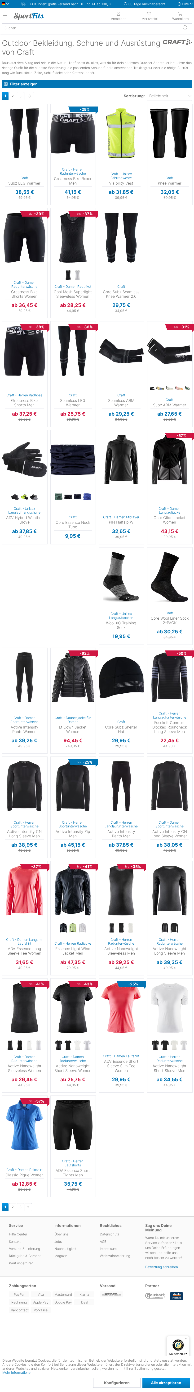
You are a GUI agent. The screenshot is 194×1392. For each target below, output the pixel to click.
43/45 (106, 569)
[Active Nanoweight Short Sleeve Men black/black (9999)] (165, 1045)
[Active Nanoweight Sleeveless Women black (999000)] (10, 1045)
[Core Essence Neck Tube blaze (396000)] (77, 497)
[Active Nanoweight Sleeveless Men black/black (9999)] (121, 928)
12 (7, 473)
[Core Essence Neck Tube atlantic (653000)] (58, 497)
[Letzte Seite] (29, 96)
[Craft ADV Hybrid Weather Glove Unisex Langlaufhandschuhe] (24, 459)
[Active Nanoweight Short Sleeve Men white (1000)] (174, 1045)
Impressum (108, 1249)
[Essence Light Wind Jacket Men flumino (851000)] (73, 928)
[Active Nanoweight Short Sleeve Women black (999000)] (58, 1045)
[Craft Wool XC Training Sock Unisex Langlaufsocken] (121, 577)
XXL (59, 141)
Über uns (61, 1234)
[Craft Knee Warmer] (169, 133)
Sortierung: (134, 95)
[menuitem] (149, 15)
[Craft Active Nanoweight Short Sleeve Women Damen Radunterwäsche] (73, 1008)
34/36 (106, 549)
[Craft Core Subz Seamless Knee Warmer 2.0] (121, 237)
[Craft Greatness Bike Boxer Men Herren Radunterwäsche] (73, 133)
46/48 (106, 576)
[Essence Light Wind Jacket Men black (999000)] (63, 928)
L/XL (118, 656)
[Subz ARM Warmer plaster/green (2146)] (188, 388)
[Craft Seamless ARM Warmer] (121, 350)
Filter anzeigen (24, 84)
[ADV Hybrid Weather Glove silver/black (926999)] (34, 497)
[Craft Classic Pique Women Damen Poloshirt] (24, 1125)
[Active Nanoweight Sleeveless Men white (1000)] (130, 928)
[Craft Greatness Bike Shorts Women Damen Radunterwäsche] (24, 237)
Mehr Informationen (17, 1372)
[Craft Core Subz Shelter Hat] (121, 677)
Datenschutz (109, 1234)
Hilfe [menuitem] (185, 4)
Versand (107, 1285)
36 (7, 1104)
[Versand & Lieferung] (120, 1294)
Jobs (58, 1241)
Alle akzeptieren (166, 1382)
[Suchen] (185, 27)
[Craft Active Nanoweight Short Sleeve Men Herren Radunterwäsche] (169, 1008)
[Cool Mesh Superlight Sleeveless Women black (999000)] (68, 275)
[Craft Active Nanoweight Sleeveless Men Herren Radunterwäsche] (121, 890)
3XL (59, 147)
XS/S (9, 105)
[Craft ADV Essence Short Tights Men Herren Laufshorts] (73, 1125)
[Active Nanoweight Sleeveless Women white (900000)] (38, 1045)
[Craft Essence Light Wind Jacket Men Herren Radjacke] (73, 890)
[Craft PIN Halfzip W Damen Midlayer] (121, 459)
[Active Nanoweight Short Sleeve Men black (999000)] (155, 1045)
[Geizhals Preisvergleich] (155, 1296)
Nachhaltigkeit (65, 1249)
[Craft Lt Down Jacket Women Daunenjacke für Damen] (73, 677)
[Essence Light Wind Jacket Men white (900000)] (82, 928)
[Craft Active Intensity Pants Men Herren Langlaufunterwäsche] (121, 786)
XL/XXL (9, 119)
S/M (119, 649)
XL (59, 134)
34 (8, 1097)
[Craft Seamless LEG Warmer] (73, 350)
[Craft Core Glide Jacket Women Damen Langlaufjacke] (169, 459)
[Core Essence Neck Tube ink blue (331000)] (87, 497)
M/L (9, 112)
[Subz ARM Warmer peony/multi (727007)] (179, 388)
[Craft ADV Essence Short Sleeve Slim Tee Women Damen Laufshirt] (121, 1008)
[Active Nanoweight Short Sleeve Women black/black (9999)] (68, 1045)
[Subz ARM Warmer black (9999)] (150, 388)
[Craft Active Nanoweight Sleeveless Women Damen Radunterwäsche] (24, 1008)
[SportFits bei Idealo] (176, 1296)
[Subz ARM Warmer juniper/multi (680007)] (160, 388)
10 (7, 459)
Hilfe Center (18, 1234)
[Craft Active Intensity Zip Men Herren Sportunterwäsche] (73, 786)
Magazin (60, 1256)
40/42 (106, 563)
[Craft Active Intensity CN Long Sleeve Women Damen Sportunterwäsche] (169, 786)
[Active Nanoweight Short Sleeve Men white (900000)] (184, 1045)
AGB (103, 1241)
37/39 (106, 556)
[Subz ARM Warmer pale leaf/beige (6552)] (169, 388)
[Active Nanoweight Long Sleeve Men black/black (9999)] (174, 928)
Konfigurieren (117, 1382)
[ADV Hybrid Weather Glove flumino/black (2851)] (24, 497)
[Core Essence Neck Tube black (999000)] (68, 497)
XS (11, 210)
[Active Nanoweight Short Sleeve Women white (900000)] (87, 1045)
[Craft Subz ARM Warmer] (169, 350)
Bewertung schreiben (161, 1267)
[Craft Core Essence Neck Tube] (73, 459)
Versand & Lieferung (24, 1249)
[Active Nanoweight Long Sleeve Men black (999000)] (165, 928)
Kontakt (15, 1241)
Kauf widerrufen (21, 1263)
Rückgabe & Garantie (25, 1256)
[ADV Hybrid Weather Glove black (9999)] (15, 497)
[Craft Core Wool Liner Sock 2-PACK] (169, 577)
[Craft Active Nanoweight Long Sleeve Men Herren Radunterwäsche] (169, 890)
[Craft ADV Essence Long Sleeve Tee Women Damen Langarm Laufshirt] (24, 890)
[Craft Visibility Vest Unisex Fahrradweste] (121, 133)
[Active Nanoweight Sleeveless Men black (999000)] (111, 928)
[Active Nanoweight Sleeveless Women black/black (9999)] (19, 1045)
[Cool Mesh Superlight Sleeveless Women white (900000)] (77, 275)
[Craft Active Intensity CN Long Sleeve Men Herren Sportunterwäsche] (24, 786)
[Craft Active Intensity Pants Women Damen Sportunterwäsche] (24, 677)
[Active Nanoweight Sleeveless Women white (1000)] (29, 1045)
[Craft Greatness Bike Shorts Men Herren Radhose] (24, 350)
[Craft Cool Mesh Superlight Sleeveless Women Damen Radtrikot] (73, 237)
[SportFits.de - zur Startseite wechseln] (34, 16)
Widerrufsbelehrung (115, 1256)
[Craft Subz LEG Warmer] (24, 133)
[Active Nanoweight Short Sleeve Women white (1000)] (77, 1045)
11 (7, 466)
